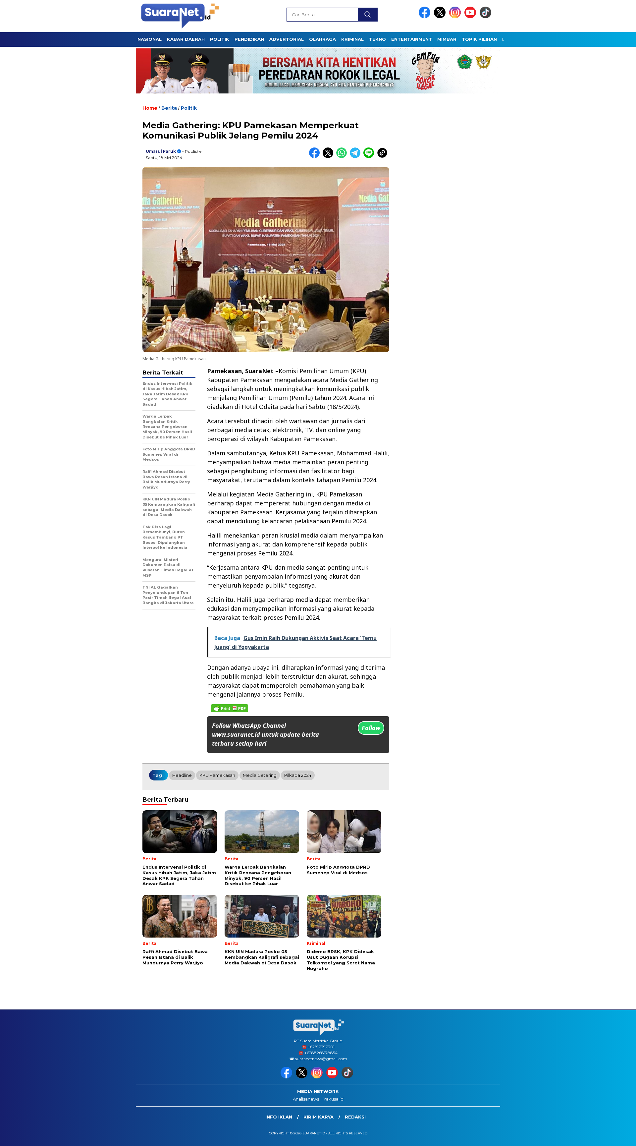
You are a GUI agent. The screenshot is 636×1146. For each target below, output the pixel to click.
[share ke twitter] (329, 156)
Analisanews (306, 1099)
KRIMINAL (352, 39)
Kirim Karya (318, 1116)
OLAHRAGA (322, 39)
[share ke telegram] (356, 156)
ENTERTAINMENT (411, 39)
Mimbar (446, 39)
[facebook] (426, 16)
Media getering (260, 775)
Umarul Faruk (161, 151)
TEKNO (377, 39)
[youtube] (471, 16)
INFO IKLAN (278, 1116)
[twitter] (441, 16)
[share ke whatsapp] (343, 156)
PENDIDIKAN (249, 39)
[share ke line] (370, 156)
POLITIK (219, 39)
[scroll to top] (611, 1135)
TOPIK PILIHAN (479, 39)
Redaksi (355, 1116)
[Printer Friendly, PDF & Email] (229, 708)
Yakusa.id (333, 1099)
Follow (371, 728)
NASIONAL (149, 39)
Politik (189, 108)
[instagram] (456, 16)
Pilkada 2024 (297, 775)
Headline (182, 775)
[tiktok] (487, 16)
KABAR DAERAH (186, 39)
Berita (169, 108)
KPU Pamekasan (217, 775)
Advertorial (286, 39)
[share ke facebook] (316, 156)
